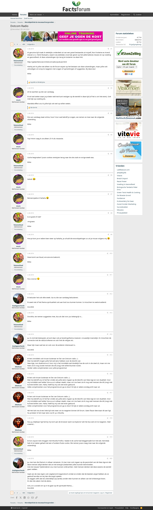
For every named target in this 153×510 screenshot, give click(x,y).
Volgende (30, 44)
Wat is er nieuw (36, 14)
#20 (111, 458)
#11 (111, 275)
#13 (111, 313)
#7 (111, 194)
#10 (111, 253)
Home (14, 14)
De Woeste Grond (124, 195)
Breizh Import (122, 178)
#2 (111, 88)
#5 (111, 154)
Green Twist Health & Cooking (128, 192)
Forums (23, 14)
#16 (111, 374)
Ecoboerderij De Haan (125, 201)
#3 (111, 113)
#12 (111, 294)
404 (24, 44)
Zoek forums (28, 18)
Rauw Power (122, 181)
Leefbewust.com (123, 170)
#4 (111, 135)
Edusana (120, 210)
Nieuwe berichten (16, 18)
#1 (111, 49)
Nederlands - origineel (19, 508)
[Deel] (108, 49)
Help (126, 508)
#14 (111, 334)
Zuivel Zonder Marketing (126, 204)
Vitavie (119, 175)
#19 (111, 437)
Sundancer (121, 198)
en (37, 82)
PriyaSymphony (135, 44)
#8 (111, 213)
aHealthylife (121, 172)
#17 (111, 393)
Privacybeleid (122, 213)
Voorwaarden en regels (105, 508)
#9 (111, 234)
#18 (111, 418)
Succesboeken (122, 207)
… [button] (20, 44)
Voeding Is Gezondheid (126, 184)
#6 (111, 175)
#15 (111, 355)
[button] (43, 15)
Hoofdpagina (134, 508)
